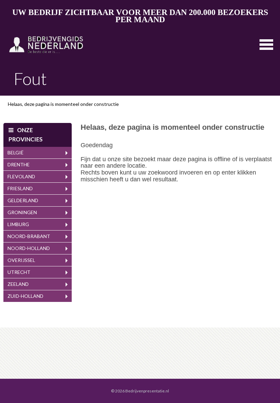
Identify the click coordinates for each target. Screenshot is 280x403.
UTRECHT (19, 272)
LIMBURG (18, 224)
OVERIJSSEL (21, 260)
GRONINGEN (22, 212)
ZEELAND (18, 284)
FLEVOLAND (21, 176)
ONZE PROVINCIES (26, 134)
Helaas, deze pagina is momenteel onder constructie (63, 104)
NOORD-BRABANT (29, 236)
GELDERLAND (23, 200)
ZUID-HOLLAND (25, 296)
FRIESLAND (20, 188)
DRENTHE (19, 164)
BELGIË (16, 152)
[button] (266, 44)
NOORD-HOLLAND (29, 248)
